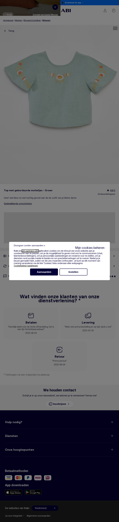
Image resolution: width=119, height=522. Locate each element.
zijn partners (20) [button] (30, 251)
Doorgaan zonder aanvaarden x (29, 245)
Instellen (73, 272)
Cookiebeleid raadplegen (26, 265)
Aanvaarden (44, 272)
